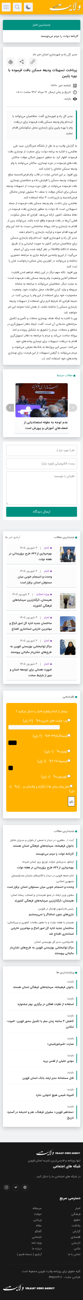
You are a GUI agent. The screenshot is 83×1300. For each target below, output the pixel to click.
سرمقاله (37, 1208)
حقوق (76, 1220)
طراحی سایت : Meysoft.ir (64, 1277)
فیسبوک (62, 761)
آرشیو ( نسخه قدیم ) (29, 1254)
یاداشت (75, 1225)
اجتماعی (37, 1237)
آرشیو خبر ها (12, 537)
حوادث (38, 1214)
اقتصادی (75, 1237)
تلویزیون (62, 776)
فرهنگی (75, 1214)
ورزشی (37, 1220)
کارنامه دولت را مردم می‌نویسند (59, 36)
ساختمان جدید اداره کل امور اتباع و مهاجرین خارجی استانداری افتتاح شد (30, 629)
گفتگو (38, 1231)
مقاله (39, 1225)
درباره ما (37, 1248)
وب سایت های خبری (55, 720)
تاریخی (75, 1243)
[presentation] (73, 408)
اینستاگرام (61, 735)
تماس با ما (74, 1254)
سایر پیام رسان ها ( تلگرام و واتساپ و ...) (44, 786)
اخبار (77, 1208)
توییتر (64, 751)
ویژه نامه (36, 1243)
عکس (77, 1248)
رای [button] (71, 801)
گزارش (76, 1231)
